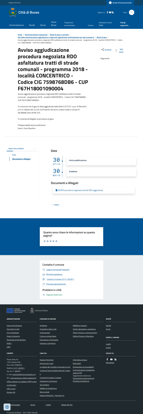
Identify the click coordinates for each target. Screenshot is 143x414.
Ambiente (43, 325)
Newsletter (110, 362)
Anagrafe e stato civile (48, 329)
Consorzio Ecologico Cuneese (50, 377)
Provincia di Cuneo (46, 363)
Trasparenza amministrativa (69, 24)
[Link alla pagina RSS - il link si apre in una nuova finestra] (112, 12)
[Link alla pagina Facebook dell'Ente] (107, 359)
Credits (48, 404)
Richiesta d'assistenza (81, 381)
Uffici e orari (11, 388)
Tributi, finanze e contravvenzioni (85, 332)
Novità (32, 25)
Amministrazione (16, 25)
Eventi (108, 347)
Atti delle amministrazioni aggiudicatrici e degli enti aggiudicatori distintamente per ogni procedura (56, 37)
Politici (9, 343)
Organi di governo (13, 336)
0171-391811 (19, 368)
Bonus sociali (44, 392)
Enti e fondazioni (13, 332)
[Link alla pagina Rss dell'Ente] (115, 359)
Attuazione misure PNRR (105, 24)
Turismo (91, 25)
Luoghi (108, 344)
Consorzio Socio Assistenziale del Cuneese (55, 372)
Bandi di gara (102, 37)
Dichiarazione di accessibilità (83, 367)
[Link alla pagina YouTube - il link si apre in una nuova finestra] (110, 12)
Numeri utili (11, 392)
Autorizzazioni (45, 332)
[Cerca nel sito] (130, 12)
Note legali (77, 363)
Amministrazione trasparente (36, 34)
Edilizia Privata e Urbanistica (83, 336)
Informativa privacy (80, 360)
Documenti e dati (13, 329)
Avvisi (108, 329)
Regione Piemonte (15, 2)
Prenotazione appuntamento (83, 378)
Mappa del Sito (66, 404)
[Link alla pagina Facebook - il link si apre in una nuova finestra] (107, 12)
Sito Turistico (44, 384)
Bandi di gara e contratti (59, 34)
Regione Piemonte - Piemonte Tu (52, 395)
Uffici (8, 347)
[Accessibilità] (7, 407)
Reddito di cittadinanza (48, 388)
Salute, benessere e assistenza (84, 329)
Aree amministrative (14, 325)
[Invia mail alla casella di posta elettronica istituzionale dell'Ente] (24, 374)
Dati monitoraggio (13, 404)
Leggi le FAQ (77, 373)
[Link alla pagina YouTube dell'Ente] (111, 359)
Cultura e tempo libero (48, 336)
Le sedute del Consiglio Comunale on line (55, 367)
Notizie (108, 325)
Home (20, 34)
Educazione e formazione (49, 339)
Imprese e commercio (48, 343)
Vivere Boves (53, 23)
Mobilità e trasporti (80, 325)
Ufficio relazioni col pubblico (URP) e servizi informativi (22, 383)
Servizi (43, 25)
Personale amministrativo (16, 339)
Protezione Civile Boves (48, 381)
